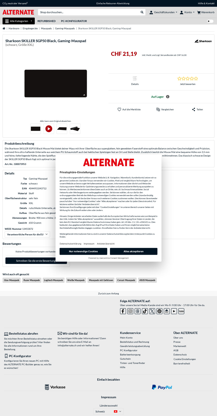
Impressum (108, 397)
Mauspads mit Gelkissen (101, 280)
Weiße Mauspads (76, 280)
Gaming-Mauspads (65, 28)
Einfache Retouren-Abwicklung (112, 3)
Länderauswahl (108, 405)
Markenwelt (179, 346)
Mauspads (46, 28)
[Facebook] (123, 310)
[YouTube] (174, 310)
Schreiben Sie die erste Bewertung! (36, 260)
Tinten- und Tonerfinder (132, 363)
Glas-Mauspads (11, 280)
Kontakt (210, 3)
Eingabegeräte (30, 28)
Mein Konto (126, 337)
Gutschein (125, 358)
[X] (152, 310)
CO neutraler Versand (15, 3)
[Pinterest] (159, 310)
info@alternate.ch (67, 345)
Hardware (14, 28)
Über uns (178, 337)
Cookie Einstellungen (185, 359)
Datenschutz (180, 354)
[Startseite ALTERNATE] (18, 12)
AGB (175, 350)
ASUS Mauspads (147, 280)
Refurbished (46, 21)
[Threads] (138, 310)
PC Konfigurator (128, 350)
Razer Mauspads (32, 280)
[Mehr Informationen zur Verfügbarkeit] (168, 96)
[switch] (210, 21)
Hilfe (200, 3)
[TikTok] (145, 310)
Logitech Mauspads (53, 280)
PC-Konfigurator (74, 21)
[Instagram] (130, 310)
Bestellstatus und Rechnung (134, 341)
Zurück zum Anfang (108, 293)
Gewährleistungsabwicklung (135, 346)
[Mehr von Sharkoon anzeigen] (203, 43)
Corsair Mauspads (126, 280)
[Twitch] (181, 310)
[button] (165, 109)
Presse (176, 341)
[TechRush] (167, 310)
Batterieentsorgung (130, 354)
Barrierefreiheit (181, 363)
